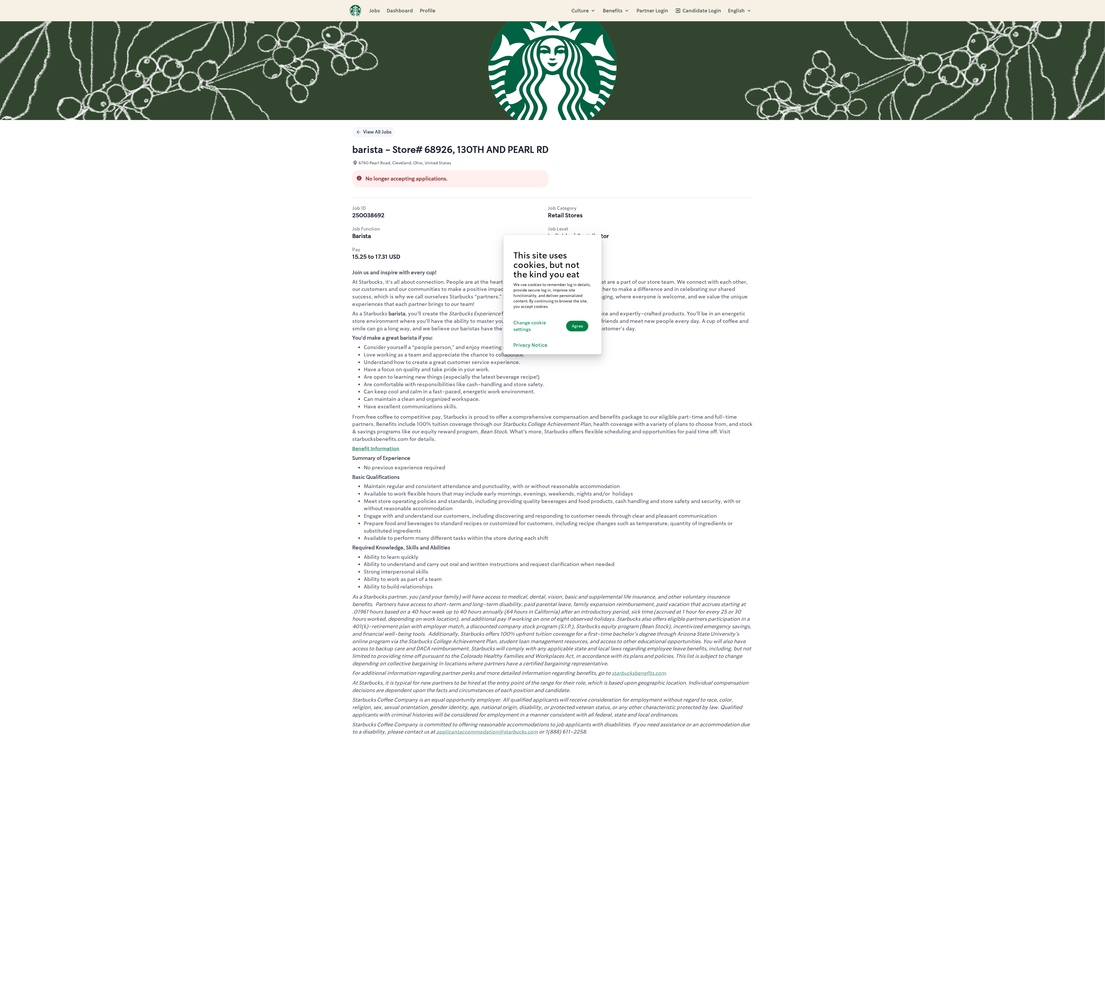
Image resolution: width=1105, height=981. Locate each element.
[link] (355, 10)
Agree (577, 326)
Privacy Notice (530, 345)
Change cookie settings (529, 325)
